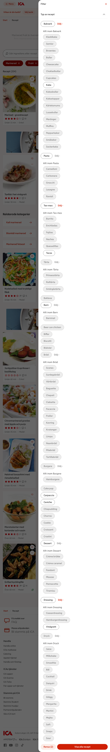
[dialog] (74, 376)
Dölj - (60, 23)
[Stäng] (106, 4)
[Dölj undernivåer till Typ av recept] (104, 14)
